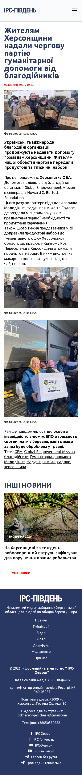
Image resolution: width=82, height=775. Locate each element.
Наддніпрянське (41, 462)
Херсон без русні (43, 757)
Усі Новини (21, 573)
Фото (41, 639)
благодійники (16, 457)
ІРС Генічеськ (43, 739)
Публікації (41, 626)
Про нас (41, 658)
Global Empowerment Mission (49, 452)
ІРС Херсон (43, 733)
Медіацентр (41, 651)
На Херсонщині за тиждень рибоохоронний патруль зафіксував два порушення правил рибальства (40, 552)
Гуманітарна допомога (50, 457)
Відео (41, 633)
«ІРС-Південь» (59, 680)
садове (63, 462)
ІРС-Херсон (43, 745)
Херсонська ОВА (55, 177)
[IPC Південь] (20, 11)
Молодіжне (14, 462)
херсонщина (15, 467)
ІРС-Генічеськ (43, 751)
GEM (18, 452)
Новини (41, 620)
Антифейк (41, 645)
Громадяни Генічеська (43, 763)
